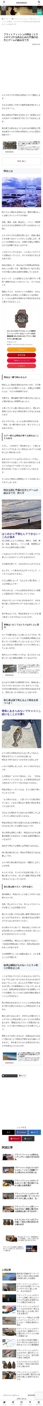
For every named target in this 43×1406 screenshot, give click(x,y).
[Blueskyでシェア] (26, 896)
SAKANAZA (21, 3)
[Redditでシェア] (26, 903)
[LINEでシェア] (7, 909)
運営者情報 (32, 1395)
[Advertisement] (21, 68)
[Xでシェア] (7, 896)
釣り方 (23, 1076)
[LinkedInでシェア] (26, 909)
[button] (28, 1138)
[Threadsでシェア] (16, 903)
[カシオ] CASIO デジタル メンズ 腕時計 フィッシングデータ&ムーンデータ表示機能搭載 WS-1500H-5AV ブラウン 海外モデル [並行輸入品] (21, 335)
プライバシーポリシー (11, 1395)
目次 (19, 161)
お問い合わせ (21, 1399)
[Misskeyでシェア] (35, 896)
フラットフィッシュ (10, 1076)
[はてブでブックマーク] (35, 903)
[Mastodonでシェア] (16, 896)
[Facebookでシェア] (7, 903)
